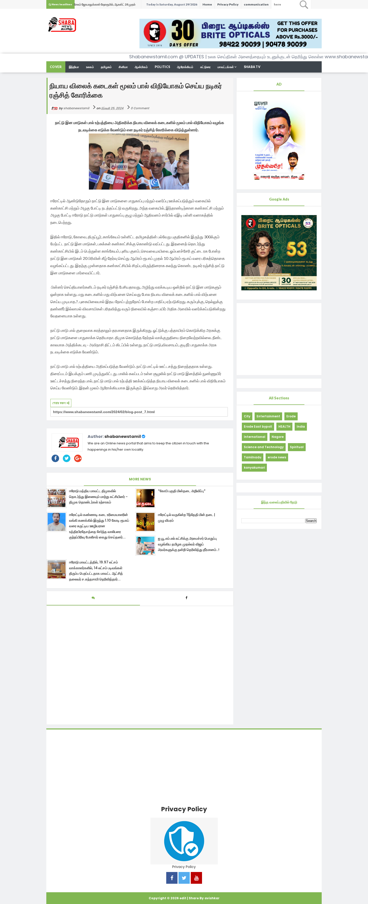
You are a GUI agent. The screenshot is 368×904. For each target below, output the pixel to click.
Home (207, 4)
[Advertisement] (279, 339)
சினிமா (123, 67)
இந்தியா (74, 67)
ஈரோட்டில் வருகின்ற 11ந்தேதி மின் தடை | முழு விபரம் (186, 517)
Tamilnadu (252, 457)
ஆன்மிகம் (141, 67)
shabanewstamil (122, 436)
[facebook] (171, 878)
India (301, 426)
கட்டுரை (205, 67)
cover (56, 67)
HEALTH (284, 426)
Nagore (278, 437)
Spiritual (297, 447)
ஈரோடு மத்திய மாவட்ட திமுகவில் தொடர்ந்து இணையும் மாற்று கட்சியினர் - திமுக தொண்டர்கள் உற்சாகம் (98, 496)
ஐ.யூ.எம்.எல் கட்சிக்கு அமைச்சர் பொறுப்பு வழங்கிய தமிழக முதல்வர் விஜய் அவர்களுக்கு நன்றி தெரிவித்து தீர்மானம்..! (188, 544)
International (254, 437)
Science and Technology (264, 447)
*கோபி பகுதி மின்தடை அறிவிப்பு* (182, 490)
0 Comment (140, 108)
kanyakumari (254, 467)
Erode (291, 416)
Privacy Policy (228, 4)
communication (256, 4)
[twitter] (184, 878)
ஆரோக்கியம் (185, 67)
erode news (277, 457)
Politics (162, 67)
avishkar (212, 898)
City (247, 416)
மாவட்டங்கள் (226, 67)
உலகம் (90, 67)
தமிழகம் (106, 67)
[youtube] (196, 878)
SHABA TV (252, 67)
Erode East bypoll (258, 426)
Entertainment (268, 416)
